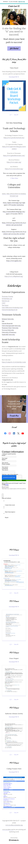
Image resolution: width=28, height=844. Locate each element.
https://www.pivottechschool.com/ (14, 137)
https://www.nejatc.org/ (14, 162)
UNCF (3, 303)
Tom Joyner (5, 305)
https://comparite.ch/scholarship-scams (14, 362)
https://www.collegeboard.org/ (14, 276)
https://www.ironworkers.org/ (14, 169)
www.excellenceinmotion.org (14, 825)
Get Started (14, 48)
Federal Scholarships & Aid (9, 309)
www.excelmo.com (7, 829)
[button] (16, 114)
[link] (14, 6)
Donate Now (14, 415)
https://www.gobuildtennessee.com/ (14, 155)
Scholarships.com (7, 298)
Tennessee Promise (7, 296)
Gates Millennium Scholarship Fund (12, 307)
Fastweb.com (5, 301)
